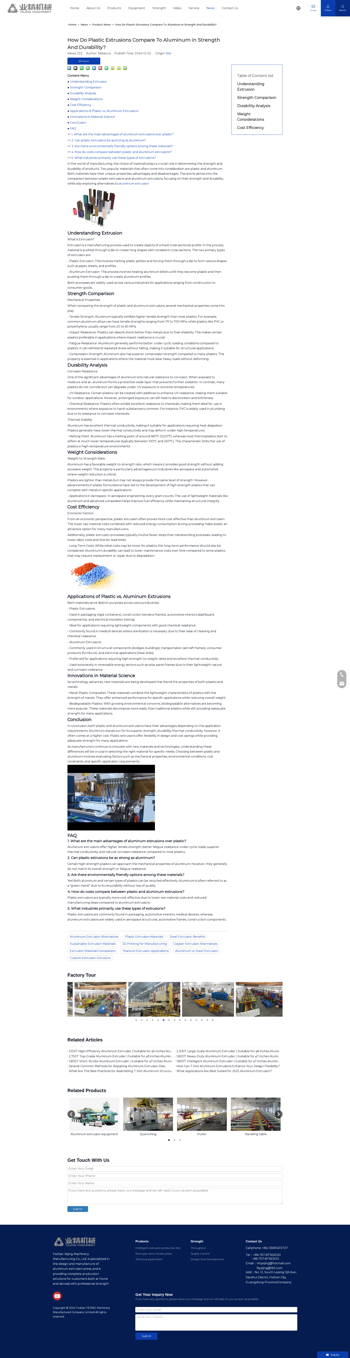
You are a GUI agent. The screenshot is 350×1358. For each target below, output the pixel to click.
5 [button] (158, 1020)
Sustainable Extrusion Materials (93, 944)
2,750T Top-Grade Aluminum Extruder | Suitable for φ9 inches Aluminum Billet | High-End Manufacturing (121, 1056)
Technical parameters (148, 1259)
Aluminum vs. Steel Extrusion (196, 951)
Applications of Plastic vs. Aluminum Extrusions (104, 111)
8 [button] (175, 1020)
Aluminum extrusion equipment (94, 1134)
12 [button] (197, 1020)
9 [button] (180, 1020)
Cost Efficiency (80, 105)
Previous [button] (71, 1114)
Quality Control (200, 1253)
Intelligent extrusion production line (158, 1248)
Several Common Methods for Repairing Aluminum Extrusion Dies (117, 1066)
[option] (94, 999)
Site (168, 53)
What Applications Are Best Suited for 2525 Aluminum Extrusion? (224, 1071)
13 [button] (202, 1020)
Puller (202, 1134)
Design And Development (207, 1259)
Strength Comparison (86, 87)
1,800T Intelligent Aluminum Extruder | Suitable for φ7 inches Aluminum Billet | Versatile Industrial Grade (228, 1061)
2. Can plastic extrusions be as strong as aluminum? (108, 140)
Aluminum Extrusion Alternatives (94, 936)
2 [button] (142, 1020)
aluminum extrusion (134, 183)
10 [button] (186, 1020)
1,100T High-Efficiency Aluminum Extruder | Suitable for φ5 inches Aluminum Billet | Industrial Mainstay (121, 1051)
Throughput (198, 1248)
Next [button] (279, 1114)
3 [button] (147, 1020)
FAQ (73, 128)
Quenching (148, 1134)
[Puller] (202, 1114)
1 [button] (137, 1020)
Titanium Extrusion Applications (145, 951)
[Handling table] (256, 1114)
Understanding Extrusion (88, 81)
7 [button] (169, 1020)
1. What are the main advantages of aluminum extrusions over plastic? (122, 134)
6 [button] (164, 1020)
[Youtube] (57, 1296)
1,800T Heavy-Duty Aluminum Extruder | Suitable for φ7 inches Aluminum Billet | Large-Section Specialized (228, 1056)
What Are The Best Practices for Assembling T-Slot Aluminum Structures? (121, 1071)
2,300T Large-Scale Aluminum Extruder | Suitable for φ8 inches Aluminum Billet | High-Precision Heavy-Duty (228, 1051)
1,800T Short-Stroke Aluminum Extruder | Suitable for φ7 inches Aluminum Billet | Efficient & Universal (121, 1061)
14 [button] (208, 1020)
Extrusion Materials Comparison (93, 951)
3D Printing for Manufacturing (144, 944)
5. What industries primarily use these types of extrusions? (113, 158)
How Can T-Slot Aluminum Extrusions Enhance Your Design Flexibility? (228, 1066)
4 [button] (153, 1020)
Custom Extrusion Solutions (90, 958)
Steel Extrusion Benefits (187, 936)
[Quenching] (148, 1114)
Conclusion (78, 122)
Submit (77, 1209)
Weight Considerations (86, 99)
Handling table (256, 1134)
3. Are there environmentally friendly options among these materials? (122, 146)
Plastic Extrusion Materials (144, 936)
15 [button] (213, 1020)
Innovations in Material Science (92, 117)
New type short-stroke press (153, 1253)
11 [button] (191, 1020)
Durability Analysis (83, 93)
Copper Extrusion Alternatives (195, 944)
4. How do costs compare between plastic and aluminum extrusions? (121, 152)
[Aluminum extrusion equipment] (94, 1114)
